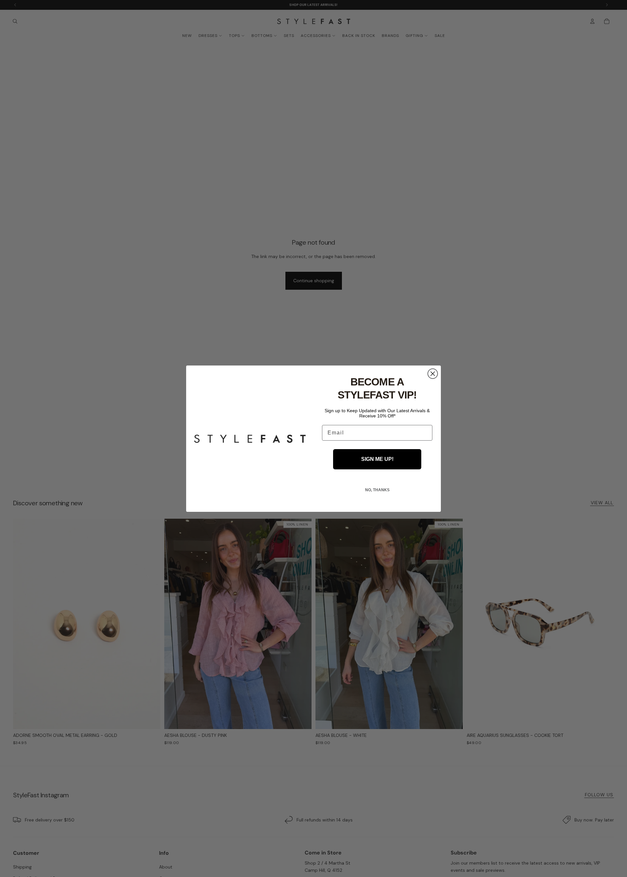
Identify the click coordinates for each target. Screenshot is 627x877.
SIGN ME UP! (377, 459)
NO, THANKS (377, 490)
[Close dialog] (433, 374)
